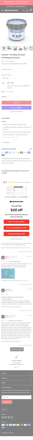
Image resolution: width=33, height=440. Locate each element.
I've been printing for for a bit (16, 228)
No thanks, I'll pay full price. (16, 239)
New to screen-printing (16, 222)
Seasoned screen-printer (16, 234)
